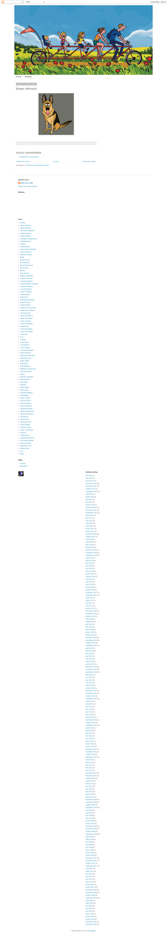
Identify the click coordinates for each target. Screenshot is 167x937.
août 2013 (89, 701)
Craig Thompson (26, 292)
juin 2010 (89, 786)
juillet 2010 (89, 784)
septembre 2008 (91, 834)
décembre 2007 (91, 858)
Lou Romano (24, 345)
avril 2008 (89, 847)
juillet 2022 (89, 497)
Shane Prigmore (26, 406)
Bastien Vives (25, 260)
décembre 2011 (91, 749)
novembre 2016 (91, 614)
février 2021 (90, 529)
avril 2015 (89, 659)
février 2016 (90, 632)
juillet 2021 (89, 515)
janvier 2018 (90, 590)
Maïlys (22, 374)
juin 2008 (89, 842)
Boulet (22, 270)
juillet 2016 (89, 622)
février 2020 (90, 547)
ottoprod (23, 385)
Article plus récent (23, 161)
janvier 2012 (90, 746)
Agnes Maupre (25, 225)
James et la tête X (26, 316)
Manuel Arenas (25, 353)
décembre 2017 (91, 592)
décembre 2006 (91, 890)
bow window (24, 273)
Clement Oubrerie (26, 286)
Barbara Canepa (26, 255)
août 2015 (89, 648)
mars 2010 (89, 794)
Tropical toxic (25, 435)
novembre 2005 (91, 924)
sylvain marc (24, 419)
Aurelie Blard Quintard (28, 249)
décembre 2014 (91, 667)
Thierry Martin (25, 425)
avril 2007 (89, 879)
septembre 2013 (91, 699)
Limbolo (23, 339)
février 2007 (90, 885)
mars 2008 (89, 850)
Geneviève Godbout (27, 310)
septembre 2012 (91, 725)
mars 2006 (89, 914)
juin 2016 (89, 624)
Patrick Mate (24, 387)
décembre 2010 (91, 773)
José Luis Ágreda (26, 324)
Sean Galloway (25, 403)
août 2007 (89, 869)
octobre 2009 (90, 805)
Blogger (93, 931)
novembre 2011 (91, 752)
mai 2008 (89, 845)
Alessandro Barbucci (27, 231)
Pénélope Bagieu (26, 393)
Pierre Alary (24, 390)
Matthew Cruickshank (27, 369)
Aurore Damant (25, 252)
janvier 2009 (90, 823)
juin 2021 (89, 518)
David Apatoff (25, 294)
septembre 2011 (91, 757)
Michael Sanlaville (26, 377)
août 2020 (89, 539)
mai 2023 (89, 475)
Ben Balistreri (25, 262)
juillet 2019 (89, 560)
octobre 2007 (90, 863)
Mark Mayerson (25, 358)
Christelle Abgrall (26, 281)
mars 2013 (89, 715)
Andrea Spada (25, 236)
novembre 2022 (91, 486)
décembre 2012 (91, 720)
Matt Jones (24, 363)
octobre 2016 (90, 616)
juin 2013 (89, 707)
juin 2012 (89, 733)
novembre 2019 (91, 553)
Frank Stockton (25, 305)
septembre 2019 (91, 555)
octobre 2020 (90, 537)
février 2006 (90, 916)
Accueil (18, 77)
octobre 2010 (90, 778)
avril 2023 (89, 478)
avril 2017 (89, 606)
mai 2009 (89, 813)
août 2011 (89, 760)
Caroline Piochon (26, 278)
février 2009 (90, 821)
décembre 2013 (91, 691)
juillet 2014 (89, 675)
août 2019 (89, 558)
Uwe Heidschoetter (27, 440)
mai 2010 (89, 789)
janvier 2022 (90, 505)
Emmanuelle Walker (27, 300)
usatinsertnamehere (27, 438)
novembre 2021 (91, 510)
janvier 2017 (90, 608)
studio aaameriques (27, 411)
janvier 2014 (90, 688)
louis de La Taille (27, 183)
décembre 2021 (91, 507)
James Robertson (26, 318)
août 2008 (89, 837)
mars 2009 (89, 818)
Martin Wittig (24, 361)
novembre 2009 (91, 802)
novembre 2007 (91, 861)
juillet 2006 (89, 903)
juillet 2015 (89, 651)
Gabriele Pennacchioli (28, 308)
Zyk (21, 451)
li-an (21, 337)
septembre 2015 (91, 645)
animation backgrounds (28, 239)
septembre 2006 (91, 898)
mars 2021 (89, 526)
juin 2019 (89, 563)
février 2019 (90, 574)
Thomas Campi (25, 427)
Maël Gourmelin (26, 371)
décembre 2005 (91, 922)
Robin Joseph (25, 398)
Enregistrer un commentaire (29, 157)
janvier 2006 (90, 919)
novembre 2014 (91, 669)
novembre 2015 (91, 640)
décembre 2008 (91, 826)
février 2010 (90, 797)
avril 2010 (89, 792)
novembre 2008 (91, 829)
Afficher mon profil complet (27, 186)
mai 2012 (89, 736)
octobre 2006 (90, 895)
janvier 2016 (90, 635)
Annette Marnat (25, 241)
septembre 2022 (91, 491)
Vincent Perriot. (25, 443)
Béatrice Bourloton (26, 276)
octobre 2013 (90, 696)
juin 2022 (89, 499)
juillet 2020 (89, 542)
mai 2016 (89, 627)
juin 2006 (89, 906)
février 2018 (90, 587)
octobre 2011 (90, 754)
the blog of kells (25, 422)
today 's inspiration (26, 430)
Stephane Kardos (26, 409)
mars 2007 (89, 882)
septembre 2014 (91, 672)
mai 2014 (89, 680)
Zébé (22, 454)
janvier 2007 (90, 887)
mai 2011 (89, 768)
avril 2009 (89, 815)
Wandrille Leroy (25, 446)
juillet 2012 (89, 730)
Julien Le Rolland (26, 332)
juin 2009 (89, 810)
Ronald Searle (25, 401)
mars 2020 (89, 545)
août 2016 (89, 619)
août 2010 (89, 781)
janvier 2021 (90, 531)
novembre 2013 (91, 693)
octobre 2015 (90, 643)
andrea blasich (25, 233)
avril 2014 (89, 683)
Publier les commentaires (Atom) (37, 165)
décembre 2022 (91, 484)
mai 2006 (89, 908)
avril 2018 (89, 582)
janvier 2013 (90, 717)
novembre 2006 (91, 892)
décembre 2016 (91, 611)
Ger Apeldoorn (25, 313)
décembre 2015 (91, 637)
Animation (28, 77)
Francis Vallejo (25, 302)
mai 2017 (89, 603)
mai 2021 (89, 521)
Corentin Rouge (26, 289)
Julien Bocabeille (26, 329)
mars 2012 (89, 741)
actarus (22, 223)
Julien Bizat (24, 326)
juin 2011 (89, 765)
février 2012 (90, 744)
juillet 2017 (89, 600)
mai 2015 (89, 656)
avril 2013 (89, 712)
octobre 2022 (90, 489)
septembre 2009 (91, 807)
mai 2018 (89, 579)
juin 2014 (89, 677)
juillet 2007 (89, 871)
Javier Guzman (25, 321)
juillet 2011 (89, 762)
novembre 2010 (91, 776)
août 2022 (89, 494)
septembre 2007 (91, 866)
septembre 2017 (91, 595)
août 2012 (89, 728)
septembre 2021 (91, 513)
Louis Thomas (25, 348)
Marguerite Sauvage (27, 355)
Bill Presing (24, 268)
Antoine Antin (25, 247)
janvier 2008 (90, 855)
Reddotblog (24, 395)
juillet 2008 (89, 839)
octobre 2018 (90, 576)
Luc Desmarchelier (27, 350)
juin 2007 (89, 874)
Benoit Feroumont (26, 265)
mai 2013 (89, 709)
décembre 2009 (91, 800)
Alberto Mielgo (25, 228)
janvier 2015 (90, 664)
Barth (22, 257)
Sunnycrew (24, 417)
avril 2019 (89, 568)
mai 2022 (89, 502)
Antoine (23, 244)
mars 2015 (89, 661)
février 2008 (90, 853)
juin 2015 (89, 653)
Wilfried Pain (24, 448)
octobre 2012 (90, 723)
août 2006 (89, 900)
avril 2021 (89, 523)
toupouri (23, 432)
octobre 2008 (90, 831)
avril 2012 (89, 738)
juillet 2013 (89, 704)
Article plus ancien (89, 161)
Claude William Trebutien (29, 284)
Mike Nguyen (25, 379)
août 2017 (89, 598)
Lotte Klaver (24, 342)
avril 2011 (89, 770)
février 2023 (90, 481)
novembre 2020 (91, 534)
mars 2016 (89, 630)
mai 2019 (89, 566)
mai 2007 (89, 876)
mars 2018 (89, 584)
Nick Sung (24, 382)
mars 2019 (89, 571)
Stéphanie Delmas (26, 414)
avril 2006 (89, 911)
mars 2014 (89, 685)
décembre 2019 (91, 550)
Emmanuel (24, 297)
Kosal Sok (23, 334)
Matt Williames (25, 366)
